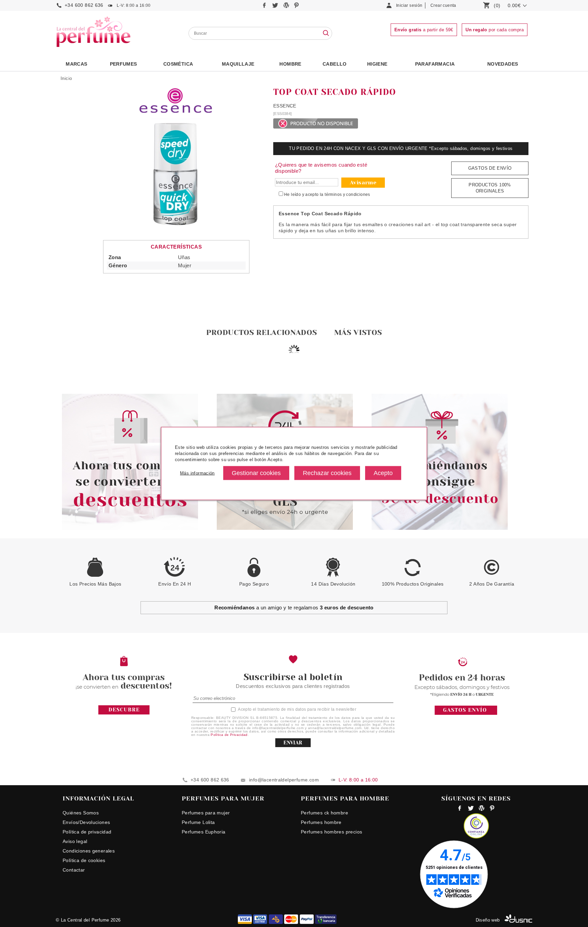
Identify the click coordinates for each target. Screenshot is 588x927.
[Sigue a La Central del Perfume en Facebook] (265, 7)
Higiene (377, 64)
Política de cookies (84, 860)
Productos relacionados (261, 332)
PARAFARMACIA (435, 64)
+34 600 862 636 (84, 5)
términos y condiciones (347, 194)
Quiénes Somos (81, 812)
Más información (197, 472)
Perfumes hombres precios (331, 832)
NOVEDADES (502, 64)
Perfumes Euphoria (204, 832)
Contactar (74, 870)
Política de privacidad (87, 832)
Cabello (335, 64)
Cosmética (178, 64)
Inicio (66, 78)
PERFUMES (123, 64)
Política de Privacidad (229, 735)
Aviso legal (75, 841)
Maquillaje (238, 64)
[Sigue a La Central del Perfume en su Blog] (287, 7)
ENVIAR (292, 742)
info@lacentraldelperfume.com (284, 779)
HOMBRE (290, 64)
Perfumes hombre (321, 822)
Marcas (76, 64)
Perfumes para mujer (206, 812)
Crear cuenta (443, 5)
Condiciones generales (89, 851)
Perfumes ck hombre (324, 812)
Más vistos (358, 332)
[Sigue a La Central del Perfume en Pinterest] (296, 7)
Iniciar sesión (409, 5)
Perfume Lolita (198, 822)
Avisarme (363, 182)
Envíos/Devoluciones (86, 822)
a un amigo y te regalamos (293, 607)
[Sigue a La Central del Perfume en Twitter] (276, 7)
